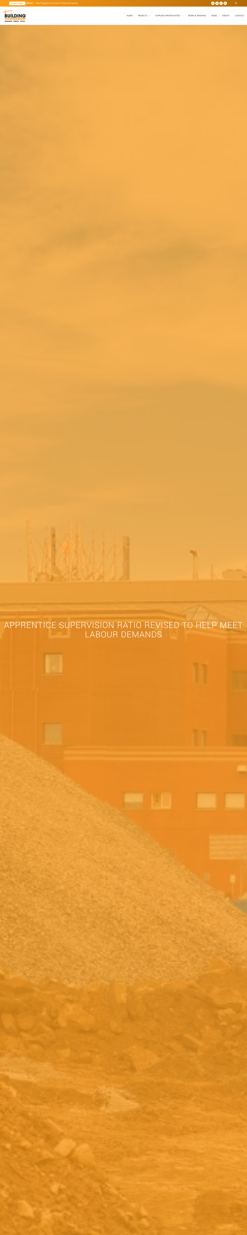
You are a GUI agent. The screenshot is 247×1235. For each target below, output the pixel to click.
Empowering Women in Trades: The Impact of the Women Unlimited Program (68, 3)
